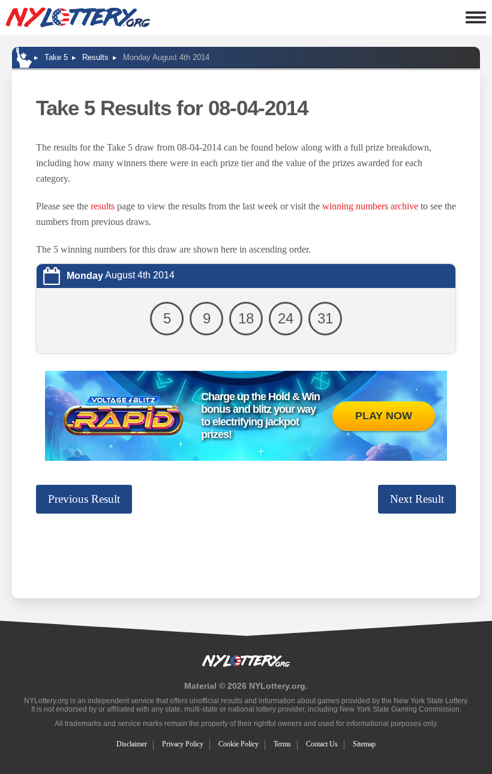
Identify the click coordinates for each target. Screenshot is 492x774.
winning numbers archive (370, 206)
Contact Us (322, 744)
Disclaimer (131, 744)
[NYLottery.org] (78, 17)
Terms (282, 744)
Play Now (383, 416)
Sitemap (364, 744)
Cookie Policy (238, 744)
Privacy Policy (182, 744)
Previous (84, 499)
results (103, 206)
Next (417, 499)
